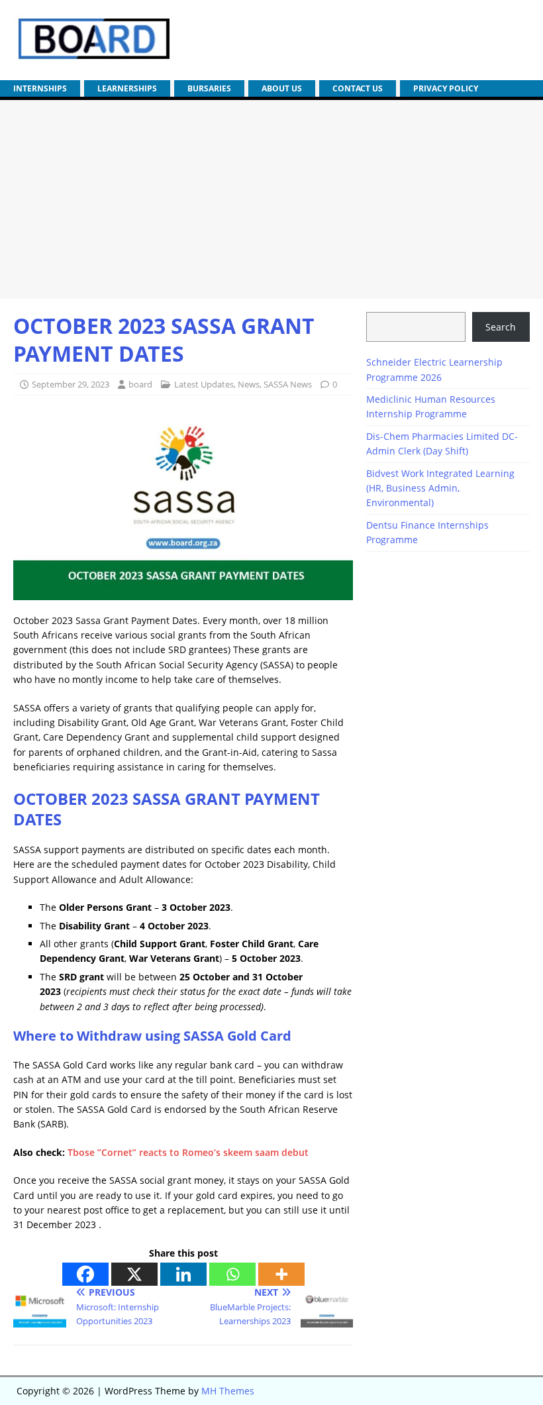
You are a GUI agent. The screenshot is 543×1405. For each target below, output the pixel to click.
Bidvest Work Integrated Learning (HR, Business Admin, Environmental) (440, 488)
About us (282, 88)
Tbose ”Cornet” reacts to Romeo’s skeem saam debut (188, 1152)
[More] (281, 1274)
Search (500, 327)
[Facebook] (85, 1274)
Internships (40, 88)
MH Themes (227, 1390)
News (249, 384)
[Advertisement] (271, 199)
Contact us (357, 88)
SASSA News (288, 384)
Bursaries (209, 88)
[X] (134, 1274)
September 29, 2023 (70, 384)
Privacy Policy (445, 88)
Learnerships (127, 88)
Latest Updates (204, 384)
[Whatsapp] (232, 1274)
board (140, 384)
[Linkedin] (183, 1274)
